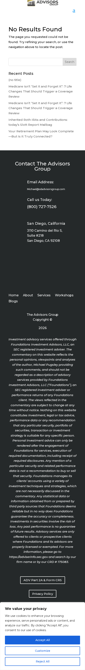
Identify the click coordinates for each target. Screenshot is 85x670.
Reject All (42, 661)
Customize (42, 651)
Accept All (42, 640)
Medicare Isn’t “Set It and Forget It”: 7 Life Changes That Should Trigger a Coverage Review (40, 91)
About (28, 295)
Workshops (64, 295)
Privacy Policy (42, 594)
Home (13, 295)
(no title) (14, 80)
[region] (42, 636)
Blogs (13, 301)
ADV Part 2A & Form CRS (43, 580)
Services (44, 295)
